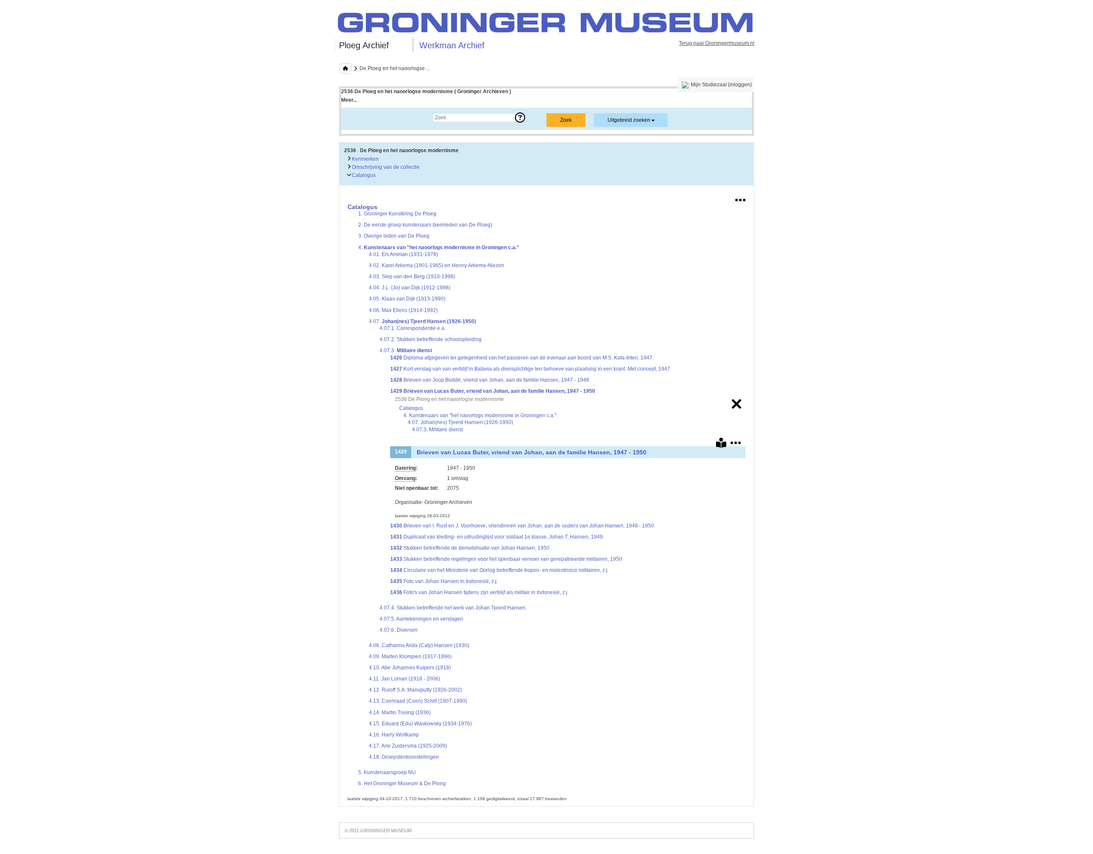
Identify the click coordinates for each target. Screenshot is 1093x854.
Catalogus (363, 175)
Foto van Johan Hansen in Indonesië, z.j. (444, 581)
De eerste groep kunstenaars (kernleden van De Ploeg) (425, 225)
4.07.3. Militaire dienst (437, 430)
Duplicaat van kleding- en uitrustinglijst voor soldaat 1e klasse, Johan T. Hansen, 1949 (496, 537)
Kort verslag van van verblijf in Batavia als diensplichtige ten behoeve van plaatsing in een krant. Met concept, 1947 (530, 369)
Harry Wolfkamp (394, 735)
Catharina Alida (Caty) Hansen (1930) (419, 645)
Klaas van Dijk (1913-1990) (407, 299)
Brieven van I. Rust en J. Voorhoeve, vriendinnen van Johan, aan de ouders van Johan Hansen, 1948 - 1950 (522, 526)
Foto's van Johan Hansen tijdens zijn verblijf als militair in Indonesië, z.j (478, 592)
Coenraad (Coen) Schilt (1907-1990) (418, 701)
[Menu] (740, 198)
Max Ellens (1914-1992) (403, 310)
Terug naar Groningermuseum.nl (716, 43)
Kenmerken (365, 159)
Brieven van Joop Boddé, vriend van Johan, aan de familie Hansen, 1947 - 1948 (489, 380)
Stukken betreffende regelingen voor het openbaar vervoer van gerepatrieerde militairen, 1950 (506, 559)
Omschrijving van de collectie (385, 167)
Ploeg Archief (364, 45)
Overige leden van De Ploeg (394, 236)
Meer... (349, 100)
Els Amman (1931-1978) (403, 254)
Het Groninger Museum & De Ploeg (402, 783)
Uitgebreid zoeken (629, 120)
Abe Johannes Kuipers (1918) (410, 668)
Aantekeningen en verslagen (421, 619)
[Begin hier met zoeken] (345, 68)
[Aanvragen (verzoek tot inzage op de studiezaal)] (721, 445)
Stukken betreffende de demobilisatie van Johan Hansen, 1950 (469, 548)
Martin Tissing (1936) (400, 713)
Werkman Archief (452, 45)
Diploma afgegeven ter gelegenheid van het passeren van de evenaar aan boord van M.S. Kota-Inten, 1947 (521, 358)
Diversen (399, 630)
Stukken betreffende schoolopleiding (431, 339)
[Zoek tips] (520, 117)
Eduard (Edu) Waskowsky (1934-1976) (420, 724)
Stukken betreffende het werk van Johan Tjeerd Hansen (453, 608)
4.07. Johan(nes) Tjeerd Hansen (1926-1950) (460, 422)
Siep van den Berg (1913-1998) (412, 277)
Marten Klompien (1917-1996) (410, 657)
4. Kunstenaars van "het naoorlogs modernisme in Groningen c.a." (479, 415)
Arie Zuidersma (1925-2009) (408, 746)
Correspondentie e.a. (413, 328)
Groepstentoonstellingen (404, 757)
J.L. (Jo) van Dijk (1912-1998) (409, 288)
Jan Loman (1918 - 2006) (404, 679)
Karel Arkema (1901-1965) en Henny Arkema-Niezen (436, 265)
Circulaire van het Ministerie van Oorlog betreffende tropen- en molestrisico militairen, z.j (499, 570)
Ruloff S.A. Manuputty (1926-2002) (415, 690)
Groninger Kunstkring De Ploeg (397, 214)
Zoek (355, 118)
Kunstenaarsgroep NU (387, 772)
